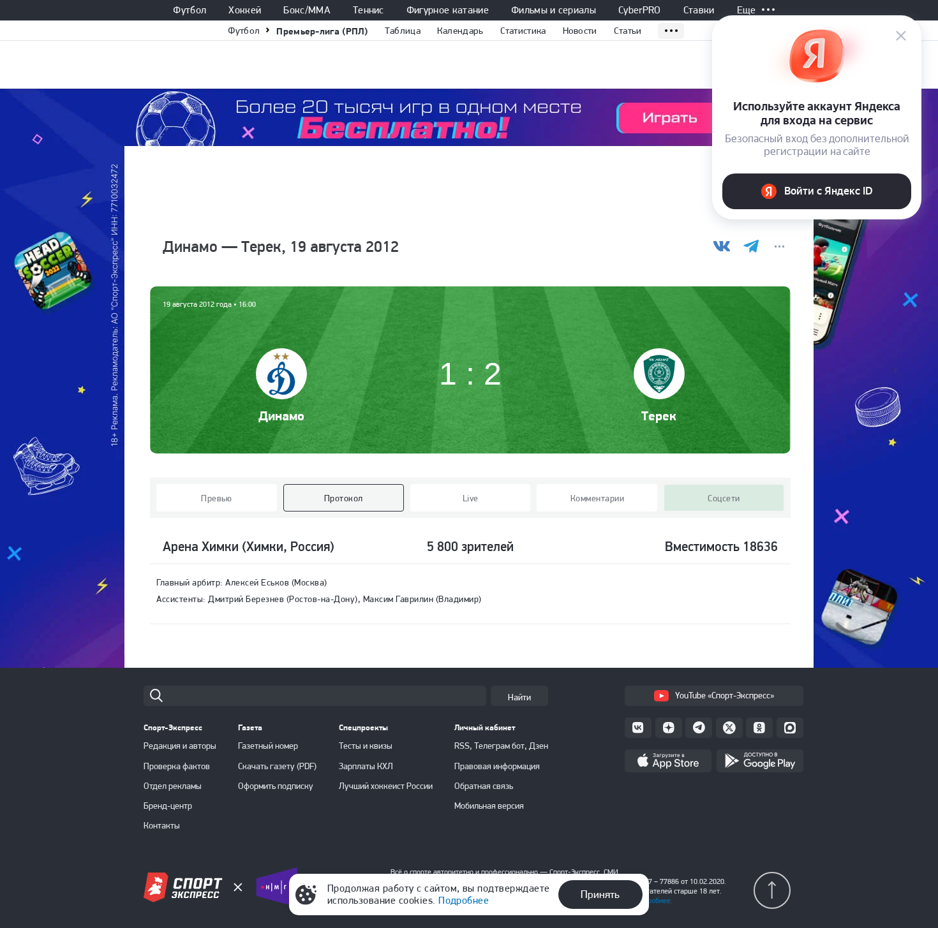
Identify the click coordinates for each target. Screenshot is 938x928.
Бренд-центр (168, 805)
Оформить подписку (275, 786)
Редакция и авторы (180, 745)
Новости (580, 30)
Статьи (628, 30)
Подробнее (463, 900)
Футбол (189, 10)
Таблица (403, 30)
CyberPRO (639, 10)
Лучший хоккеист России (386, 786)
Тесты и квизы (365, 745)
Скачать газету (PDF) (277, 766)
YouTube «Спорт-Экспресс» (724, 695)
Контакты (162, 825)
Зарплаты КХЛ (366, 766)
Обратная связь (483, 786)
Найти (519, 697)
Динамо (281, 415)
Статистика (523, 30)
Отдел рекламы (173, 786)
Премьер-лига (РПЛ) (322, 31)
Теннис (368, 10)
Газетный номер (268, 745)
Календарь (460, 30)
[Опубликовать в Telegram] (751, 246)
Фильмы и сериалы (553, 10)
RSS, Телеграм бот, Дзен (501, 745)
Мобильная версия (489, 805)
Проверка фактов (177, 766)
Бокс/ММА (307, 10)
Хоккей (244, 10)
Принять (600, 894)
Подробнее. (654, 900)
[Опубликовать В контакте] (722, 246)
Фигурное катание (447, 10)
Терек (658, 415)
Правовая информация (497, 766)
